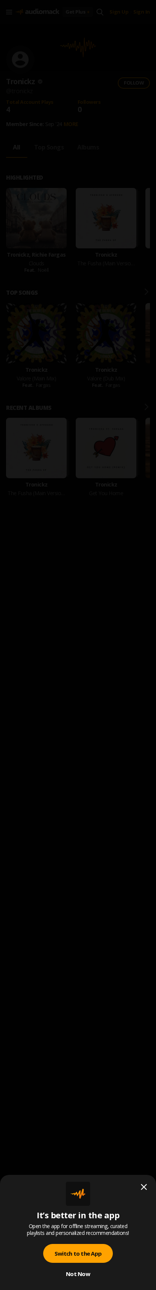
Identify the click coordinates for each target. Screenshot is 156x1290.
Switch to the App (78, 1253)
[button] (78, 645)
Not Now (78, 1274)
